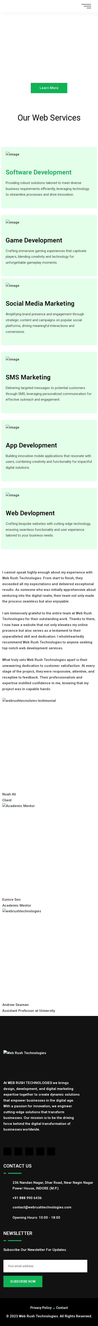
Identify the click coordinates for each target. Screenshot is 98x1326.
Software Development (39, 172)
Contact (62, 1308)
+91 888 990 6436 (27, 1198)
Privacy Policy (41, 1308)
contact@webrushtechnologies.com (42, 1207)
